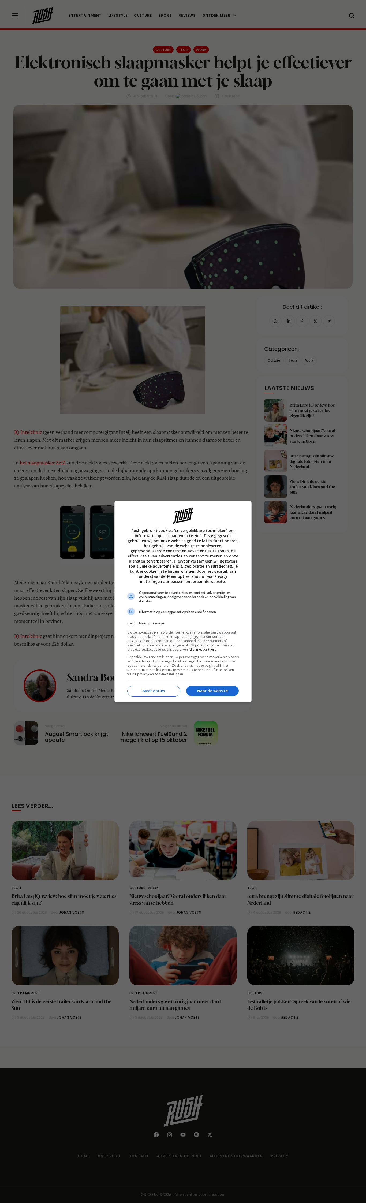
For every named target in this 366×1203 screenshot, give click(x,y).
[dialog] (183, 601)
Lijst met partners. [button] (203, 649)
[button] (183, 623)
